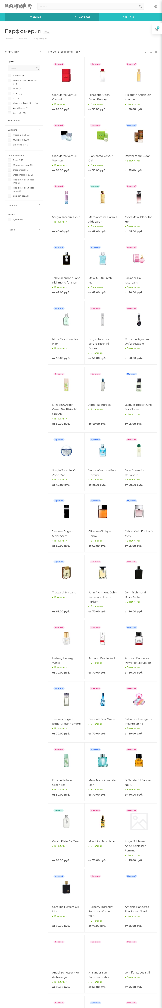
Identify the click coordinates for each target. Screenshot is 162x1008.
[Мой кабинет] (155, 7)
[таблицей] (156, 52)
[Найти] (140, 6)
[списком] (151, 52)
